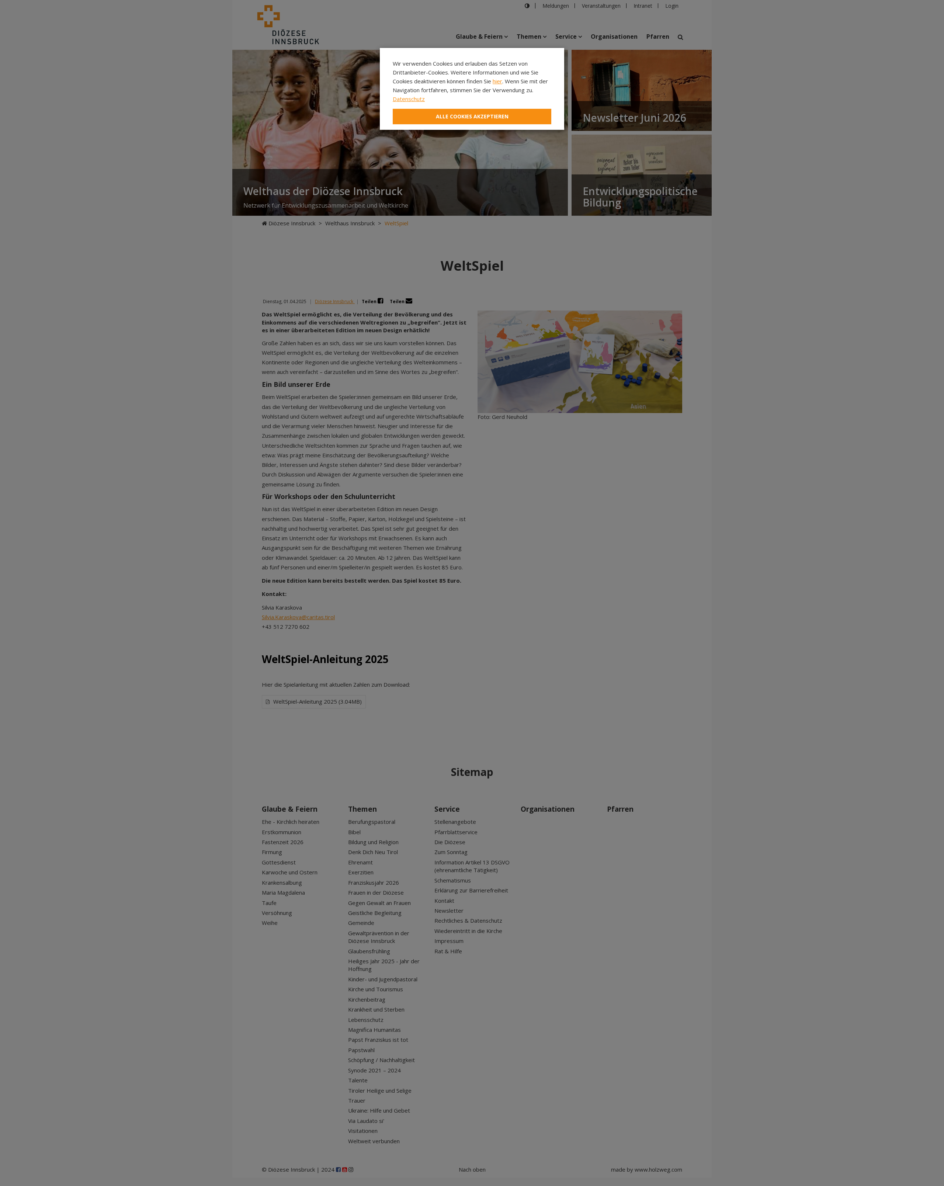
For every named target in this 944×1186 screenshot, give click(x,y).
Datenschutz (409, 99)
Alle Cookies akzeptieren (472, 116)
